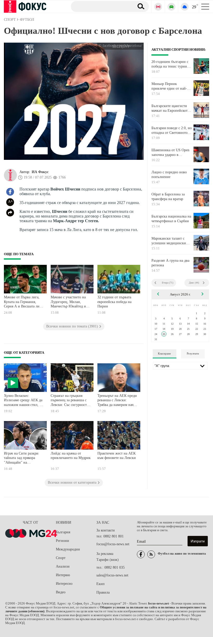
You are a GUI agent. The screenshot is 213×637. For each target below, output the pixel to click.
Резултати (193, 353)
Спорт (60, 558)
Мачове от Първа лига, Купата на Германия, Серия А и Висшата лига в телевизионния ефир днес (23, 302)
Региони (62, 541)
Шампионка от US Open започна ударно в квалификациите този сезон (170, 152)
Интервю (63, 575)
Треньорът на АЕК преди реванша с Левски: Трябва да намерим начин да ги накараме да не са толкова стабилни (117, 401)
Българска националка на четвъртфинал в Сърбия (171, 218)
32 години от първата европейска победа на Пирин (114, 301)
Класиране (164, 353)
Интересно (64, 584)
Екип (100, 584)
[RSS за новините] (151, 554)
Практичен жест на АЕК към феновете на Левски (116, 455)
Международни (68, 549)
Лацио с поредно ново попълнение (169, 174)
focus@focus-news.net (112, 544)
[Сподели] (10, 212)
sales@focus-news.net (112, 575)
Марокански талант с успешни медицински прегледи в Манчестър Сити (168, 241)
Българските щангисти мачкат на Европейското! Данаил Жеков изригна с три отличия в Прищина (171, 108)
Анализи (63, 566)
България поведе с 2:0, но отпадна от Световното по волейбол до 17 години (171, 130)
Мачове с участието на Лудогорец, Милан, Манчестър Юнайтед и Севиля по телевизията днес (68, 302)
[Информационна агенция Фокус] (141, 554)
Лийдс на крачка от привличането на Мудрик (71, 455)
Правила (103, 592)
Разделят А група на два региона (170, 263)
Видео (60, 592)
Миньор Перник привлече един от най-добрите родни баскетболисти (169, 86)
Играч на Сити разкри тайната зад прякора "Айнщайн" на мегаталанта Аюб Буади (22, 458)
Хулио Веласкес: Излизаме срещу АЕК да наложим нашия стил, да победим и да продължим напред (24, 401)
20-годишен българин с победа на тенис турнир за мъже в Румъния (170, 64)
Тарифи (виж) (107, 560)
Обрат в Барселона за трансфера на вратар (168, 196)
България (63, 532)
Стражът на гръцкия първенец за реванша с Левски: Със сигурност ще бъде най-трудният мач (69, 401)
